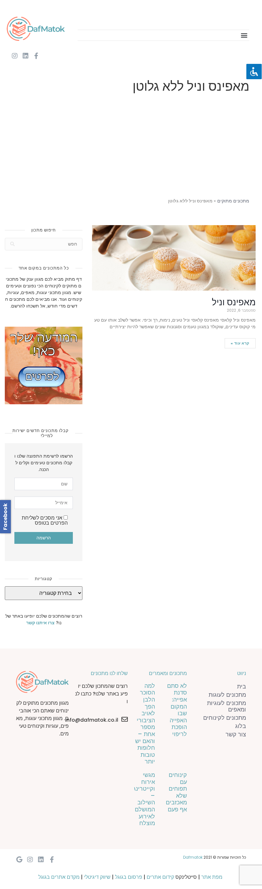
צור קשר (236, 734)
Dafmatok (193, 857)
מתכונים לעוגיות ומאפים (226, 706)
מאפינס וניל (234, 302)
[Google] (19, 859)
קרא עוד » (240, 343)
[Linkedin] (25, 56)
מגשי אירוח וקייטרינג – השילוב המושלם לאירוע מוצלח (144, 799)
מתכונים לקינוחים (224, 718)
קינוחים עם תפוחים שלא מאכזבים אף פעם (176, 792)
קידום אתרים (160, 877)
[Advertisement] (131, 147)
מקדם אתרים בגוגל (59, 877)
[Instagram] (15, 56)
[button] (244, 35)
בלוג (240, 726)
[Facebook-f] (36, 56)
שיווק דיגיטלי (97, 877)
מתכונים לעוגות (227, 695)
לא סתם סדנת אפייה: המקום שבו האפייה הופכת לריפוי (177, 710)
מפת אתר (211, 877)
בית (241, 686)
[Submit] (12, 244)
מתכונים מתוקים (233, 201)
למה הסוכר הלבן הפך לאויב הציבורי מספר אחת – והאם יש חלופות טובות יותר (145, 724)
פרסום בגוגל (128, 877)
